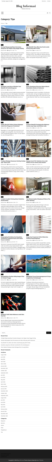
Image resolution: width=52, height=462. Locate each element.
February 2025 (4, 386)
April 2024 (3, 406)
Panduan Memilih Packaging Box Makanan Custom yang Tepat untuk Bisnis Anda (37, 125)
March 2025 (3, 384)
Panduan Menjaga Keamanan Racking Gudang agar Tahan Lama (13, 161)
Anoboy (3, 435)
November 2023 (4, 416)
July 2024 (3, 400)
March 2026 (3, 363)
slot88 (7, 455)
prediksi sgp (4, 456)
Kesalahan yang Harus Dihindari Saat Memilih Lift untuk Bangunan (11, 87)
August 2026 (3, 354)
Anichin (3, 441)
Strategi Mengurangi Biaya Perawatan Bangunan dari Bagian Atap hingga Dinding (12, 47)
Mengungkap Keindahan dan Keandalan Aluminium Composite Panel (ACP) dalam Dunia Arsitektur (12, 238)
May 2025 (3, 379)
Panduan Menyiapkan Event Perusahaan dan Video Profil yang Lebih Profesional (18, 340)
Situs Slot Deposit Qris (6, 439)
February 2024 (4, 409)
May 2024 (3, 404)
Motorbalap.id (4, 442)
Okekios (3, 444)
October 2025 (4, 370)
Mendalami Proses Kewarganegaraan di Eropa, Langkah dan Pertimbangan (38, 277)
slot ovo (9, 453)
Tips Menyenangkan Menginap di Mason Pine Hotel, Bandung (38, 199)
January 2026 (3, 366)
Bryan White (4, 50)
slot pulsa (3, 455)
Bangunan (3, 420)
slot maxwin (4, 453)
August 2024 (3, 397)
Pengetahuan (4, 430)
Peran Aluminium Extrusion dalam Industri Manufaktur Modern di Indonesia (37, 87)
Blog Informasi (26, 6)
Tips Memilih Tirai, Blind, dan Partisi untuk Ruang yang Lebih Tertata (37, 47)
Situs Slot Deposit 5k (6, 438)
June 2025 (3, 377)
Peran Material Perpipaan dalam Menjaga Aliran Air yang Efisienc (15, 347)
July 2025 (3, 375)
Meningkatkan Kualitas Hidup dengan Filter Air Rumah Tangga (12, 277)
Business (44, 1)
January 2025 (3, 388)
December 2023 (4, 413)
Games (2, 425)
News (2, 427)
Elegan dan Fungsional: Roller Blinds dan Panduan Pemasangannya (37, 237)
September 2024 (4, 395)
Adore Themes (39, 460)
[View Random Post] (47, 13)
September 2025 (4, 372)
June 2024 (3, 402)
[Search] (50, 13)
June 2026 (3, 357)
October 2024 (4, 393)
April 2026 (3, 361)
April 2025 (3, 382)
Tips (2, 44)
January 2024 (3, 411)
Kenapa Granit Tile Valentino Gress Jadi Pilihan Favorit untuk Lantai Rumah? (36, 161)
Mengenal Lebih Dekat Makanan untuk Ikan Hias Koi (12, 315)
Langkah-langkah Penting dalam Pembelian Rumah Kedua (12, 199)
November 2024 (4, 391)
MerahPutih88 (4, 436)
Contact (48, 1)
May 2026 (3, 359)
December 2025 (4, 368)
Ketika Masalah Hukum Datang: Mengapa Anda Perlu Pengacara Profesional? (12, 125)
